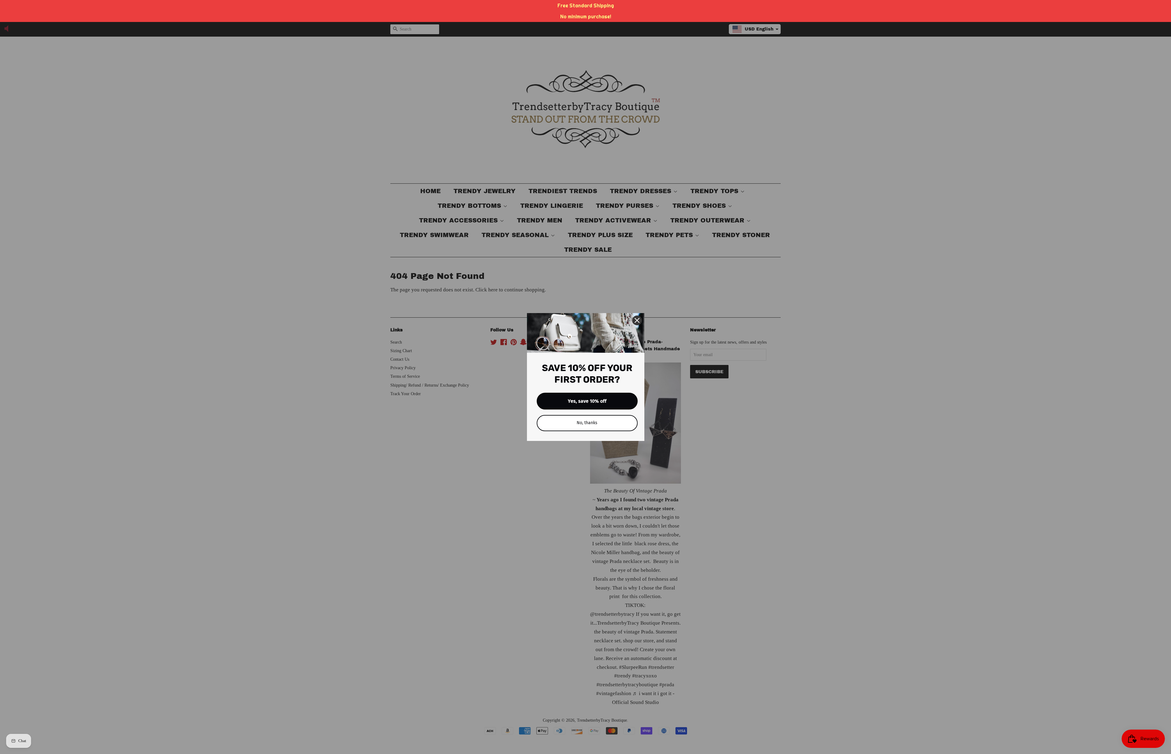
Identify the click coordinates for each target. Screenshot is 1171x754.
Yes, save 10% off (587, 401)
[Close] (637, 320)
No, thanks (587, 422)
